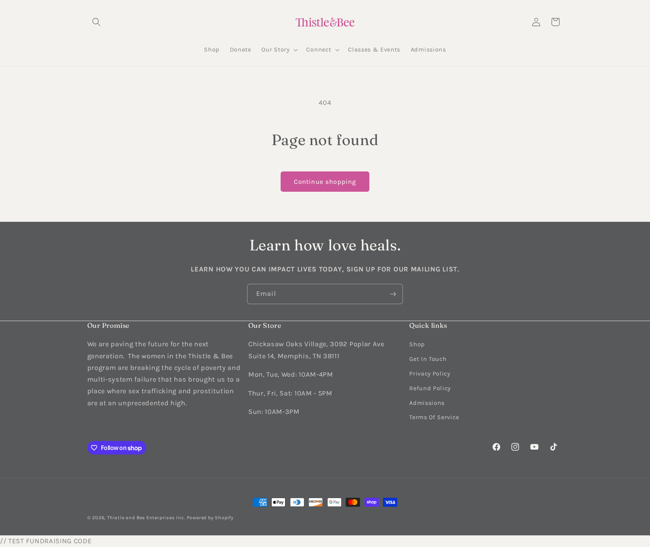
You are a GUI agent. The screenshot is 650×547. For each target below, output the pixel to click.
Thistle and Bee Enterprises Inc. (146, 517)
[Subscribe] (392, 294)
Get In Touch (427, 358)
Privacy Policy (429, 373)
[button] (96, 22)
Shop (417, 344)
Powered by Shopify (210, 517)
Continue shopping (325, 181)
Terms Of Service (434, 417)
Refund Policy (430, 387)
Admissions (427, 402)
